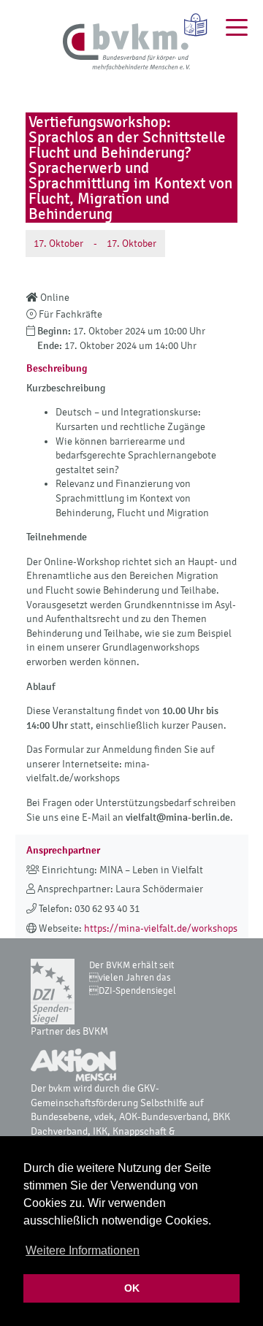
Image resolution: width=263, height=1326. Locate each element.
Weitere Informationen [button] (83, 1250)
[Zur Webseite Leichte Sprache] (190, 25)
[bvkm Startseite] (127, 47)
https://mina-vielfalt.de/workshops (160, 928)
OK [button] (132, 1288)
